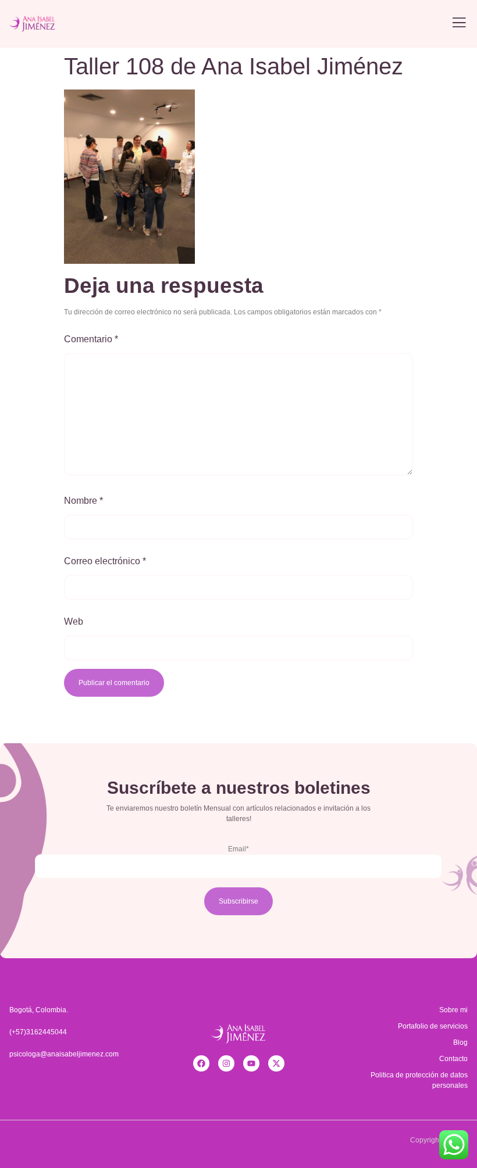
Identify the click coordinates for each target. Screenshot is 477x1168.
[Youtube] (251, 1063)
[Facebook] (201, 1063)
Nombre (83, 501)
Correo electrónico (105, 561)
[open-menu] (459, 23)
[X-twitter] (276, 1063)
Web (73, 621)
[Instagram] (226, 1063)
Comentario (91, 339)
